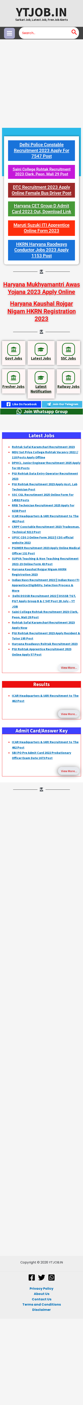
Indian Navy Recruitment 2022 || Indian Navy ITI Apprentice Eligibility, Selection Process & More (45, 585)
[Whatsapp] (51, 1277)
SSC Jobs (68, 358)
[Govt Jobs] (13, 349)
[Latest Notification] (41, 377)
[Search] (74, 33)
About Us (41, 1293)
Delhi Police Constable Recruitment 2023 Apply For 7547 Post (41, 150)
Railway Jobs (68, 386)
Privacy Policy (41, 1288)
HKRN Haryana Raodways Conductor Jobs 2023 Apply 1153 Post (41, 250)
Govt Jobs (13, 358)
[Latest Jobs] (41, 349)
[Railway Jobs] (68, 377)
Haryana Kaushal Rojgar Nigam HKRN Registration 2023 (41, 311)
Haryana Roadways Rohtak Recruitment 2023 (45, 644)
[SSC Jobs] (68, 349)
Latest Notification (41, 389)
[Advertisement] (41, 82)
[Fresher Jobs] (13, 377)
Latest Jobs (41, 358)
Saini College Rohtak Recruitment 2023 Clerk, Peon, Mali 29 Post (42, 172)
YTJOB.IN (41, 12)
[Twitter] (41, 1277)
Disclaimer (41, 1309)
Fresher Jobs (13, 386)
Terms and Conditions (41, 1304)
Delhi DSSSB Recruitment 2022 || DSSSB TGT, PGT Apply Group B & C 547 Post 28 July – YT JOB (44, 601)
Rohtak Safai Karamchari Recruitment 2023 (43, 447)
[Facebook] (31, 1277)
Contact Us (41, 1299)
